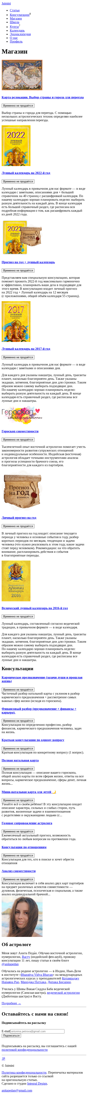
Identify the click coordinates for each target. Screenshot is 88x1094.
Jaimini (6, 3)
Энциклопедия (20, 34)
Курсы (14, 27)
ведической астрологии (63, 992)
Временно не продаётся (18, 105)
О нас (14, 38)
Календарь (17, 30)
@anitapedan (10, 964)
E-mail (6, 1031)
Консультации (19, 15)
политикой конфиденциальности (25, 1049)
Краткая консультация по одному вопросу (33, 740)
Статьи (15, 10)
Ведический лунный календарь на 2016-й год (35, 608)
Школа (14, 22)
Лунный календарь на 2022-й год (26, 173)
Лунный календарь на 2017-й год (26, 348)
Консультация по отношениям (24, 847)
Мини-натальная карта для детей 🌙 (29, 792)
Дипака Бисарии (59, 982)
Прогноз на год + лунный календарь (28, 262)
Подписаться (11, 1035)
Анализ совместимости (19, 871)
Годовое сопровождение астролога (27, 823)
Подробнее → (11, 1003)
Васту (26, 956)
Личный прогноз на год (19, 517)
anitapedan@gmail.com (17, 1090)
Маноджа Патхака (33, 982)
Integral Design (37, 1083)
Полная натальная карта (20, 760)
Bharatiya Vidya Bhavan (37, 974)
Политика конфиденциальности (24, 1072)
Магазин (16, 18)
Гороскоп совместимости (20, 431)
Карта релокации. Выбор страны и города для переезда (43, 97)
